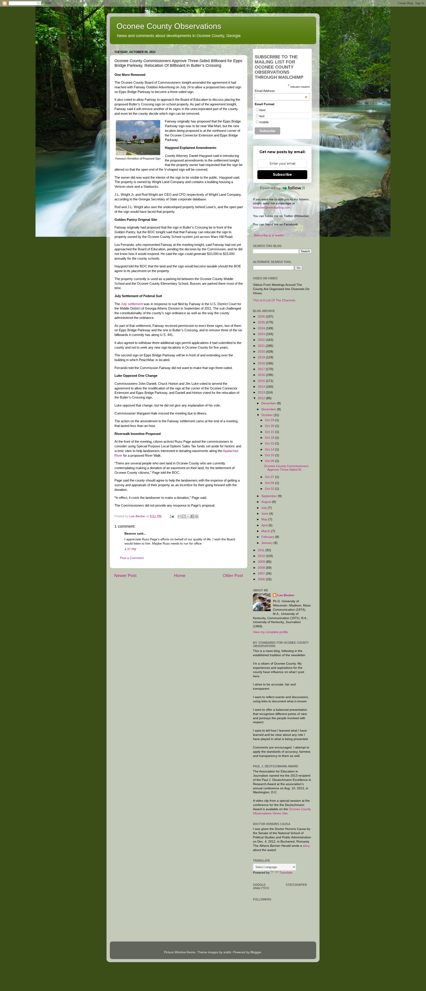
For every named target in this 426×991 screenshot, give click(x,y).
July (264, 507)
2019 (262, 357)
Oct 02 (270, 488)
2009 (262, 561)
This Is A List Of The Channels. (274, 300)
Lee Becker (285, 595)
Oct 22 (270, 432)
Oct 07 (270, 477)
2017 (262, 369)
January (267, 543)
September (269, 496)
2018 (262, 363)
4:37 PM (130, 549)
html (262, 110)
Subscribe (282, 174)
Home (179, 575)
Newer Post (125, 575)
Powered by (270, 188)
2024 (262, 328)
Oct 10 (270, 455)
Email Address (281, 91)
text (261, 116)
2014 (262, 386)
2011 (261, 550)
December (269, 403)
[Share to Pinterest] (196, 516)
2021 (262, 345)
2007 (262, 573)
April (264, 525)
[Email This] (180, 516)
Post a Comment (132, 558)
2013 (262, 392)
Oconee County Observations (168, 26)
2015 (262, 381)
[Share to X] (188, 516)
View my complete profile (270, 632)
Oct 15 (270, 443)
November (269, 409)
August (266, 501)
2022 (262, 340)
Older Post (233, 575)
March (266, 531)
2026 (262, 316)
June (265, 513)
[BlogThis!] (184, 516)
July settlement (132, 304)
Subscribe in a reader (269, 235)
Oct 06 (270, 483)
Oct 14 (270, 449)
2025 (262, 322)
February (268, 537)
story (306, 845)
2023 (262, 334)
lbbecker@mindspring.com (271, 207)
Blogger (255, 952)
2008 (262, 567)
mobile (264, 122)
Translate (285, 872)
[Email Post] (171, 516)
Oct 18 (270, 437)
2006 (262, 579)
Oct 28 (270, 426)
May (264, 519)
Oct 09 (270, 461)
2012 (262, 398)
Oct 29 (270, 420)
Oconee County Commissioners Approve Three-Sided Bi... (286, 467)
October (267, 415)
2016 (262, 375)
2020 (262, 351)
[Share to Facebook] (192, 516)
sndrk (227, 952)
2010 (262, 556)
